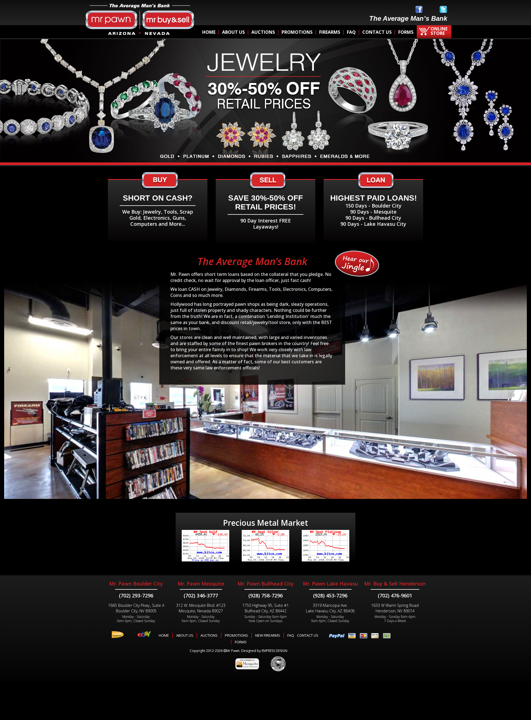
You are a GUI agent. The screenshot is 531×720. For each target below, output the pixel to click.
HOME (208, 32)
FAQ (351, 32)
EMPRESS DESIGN (274, 650)
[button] (19, 111)
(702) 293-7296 (136, 595)
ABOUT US (233, 32)
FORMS (405, 32)
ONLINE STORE (439, 31)
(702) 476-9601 (395, 595)
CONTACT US (377, 32)
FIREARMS (329, 32)
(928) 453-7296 (330, 595)
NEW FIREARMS (267, 635)
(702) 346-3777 (201, 595)
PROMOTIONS (297, 32)
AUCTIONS (263, 32)
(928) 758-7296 (265, 595)
